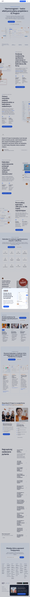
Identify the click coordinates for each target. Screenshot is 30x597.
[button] (27, 1)
